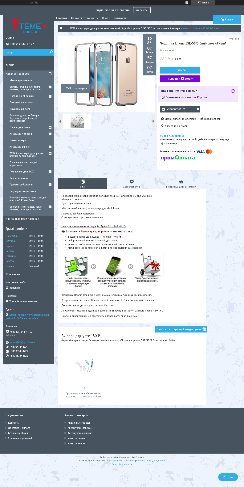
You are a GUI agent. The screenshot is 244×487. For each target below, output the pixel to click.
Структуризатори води (23, 191)
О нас (106, 18)
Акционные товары (79, 422)
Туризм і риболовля (21, 184)
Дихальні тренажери (21, 102)
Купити (181, 70)
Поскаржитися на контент (121, 460)
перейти (142, 10)
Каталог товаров (83, 18)
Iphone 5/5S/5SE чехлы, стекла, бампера (156, 28)
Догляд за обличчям (22, 96)
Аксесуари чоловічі (21, 133)
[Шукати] (51, 52)
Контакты (120, 18)
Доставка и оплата (19, 428)
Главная (61, 18)
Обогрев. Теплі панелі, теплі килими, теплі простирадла (26, 208)
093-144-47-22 (117, 226)
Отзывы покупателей (20, 438)
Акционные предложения (22, 219)
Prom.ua (140, 457)
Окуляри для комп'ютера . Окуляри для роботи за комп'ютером (25, 118)
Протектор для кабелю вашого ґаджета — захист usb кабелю (84, 395)
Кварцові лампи (19, 178)
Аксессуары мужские (80, 433)
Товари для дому (20, 127)
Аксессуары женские (80, 428)
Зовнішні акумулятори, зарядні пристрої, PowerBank (28, 199)
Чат (231, 477)
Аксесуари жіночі (20, 146)
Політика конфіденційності (150, 460)
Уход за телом (76, 443)
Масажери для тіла (21, 80)
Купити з (174, 79)
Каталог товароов (17, 73)
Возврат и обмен (18, 433)
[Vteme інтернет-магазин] (28, 25)
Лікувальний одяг (20, 109)
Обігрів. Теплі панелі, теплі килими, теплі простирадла (25, 88)
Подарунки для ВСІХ (22, 171)
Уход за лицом (76, 438)
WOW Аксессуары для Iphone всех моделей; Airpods (100, 28)
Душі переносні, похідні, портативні (24, 164)
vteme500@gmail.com (22, 342)
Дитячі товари (18, 140)
